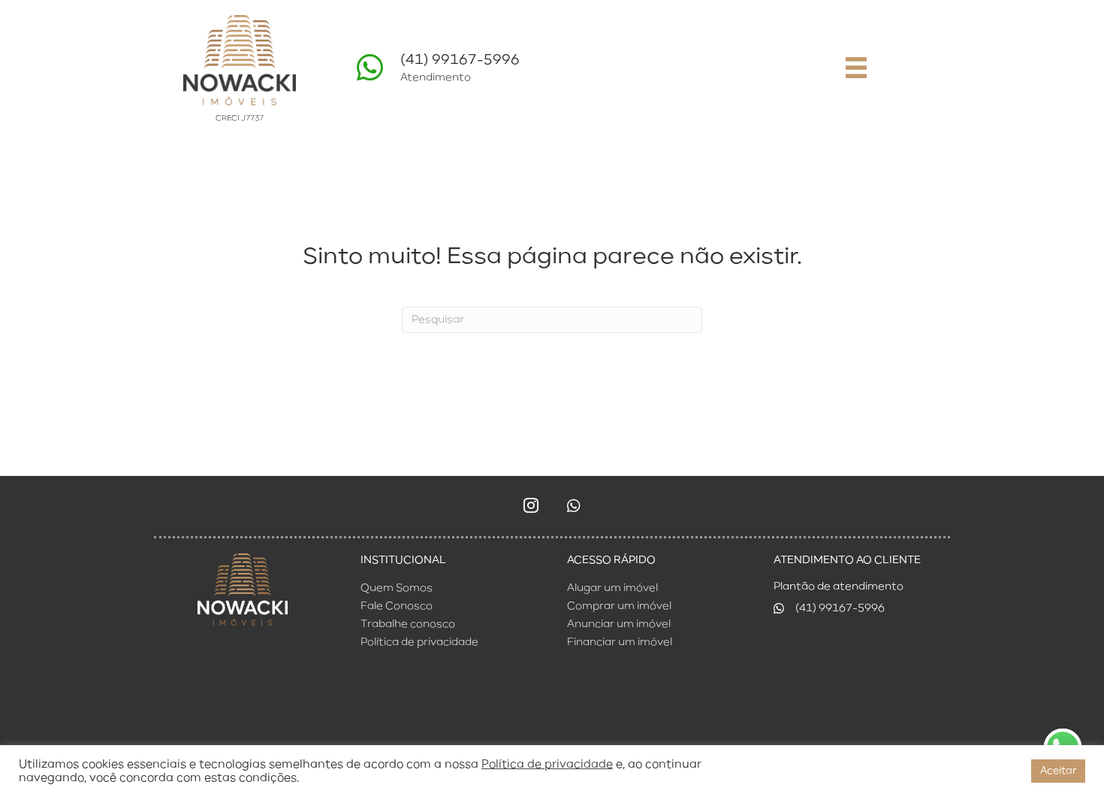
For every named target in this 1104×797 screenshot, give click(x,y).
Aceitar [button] (1058, 771)
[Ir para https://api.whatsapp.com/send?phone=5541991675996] (544, 71)
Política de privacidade (547, 764)
